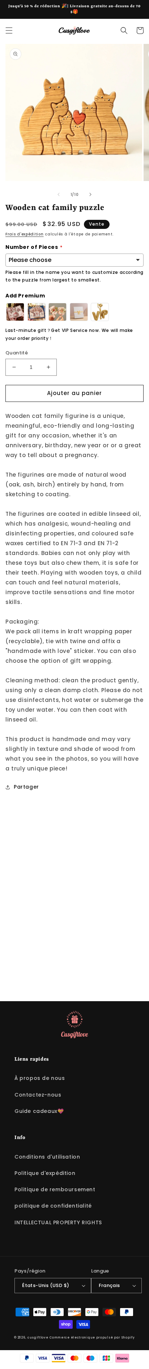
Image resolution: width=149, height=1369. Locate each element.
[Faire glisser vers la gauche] (59, 194)
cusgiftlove (37, 1337)
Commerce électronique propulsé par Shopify (92, 1337)
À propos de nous (39, 1078)
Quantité (16, 352)
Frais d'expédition (24, 234)
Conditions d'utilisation (47, 1156)
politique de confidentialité (53, 1205)
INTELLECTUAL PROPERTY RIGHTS (58, 1222)
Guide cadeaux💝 (39, 1111)
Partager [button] (26, 786)
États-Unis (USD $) (45, 1285)
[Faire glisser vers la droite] (90, 194)
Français (109, 1285)
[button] (9, 30)
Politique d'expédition (44, 1173)
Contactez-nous (37, 1094)
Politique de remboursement (54, 1189)
